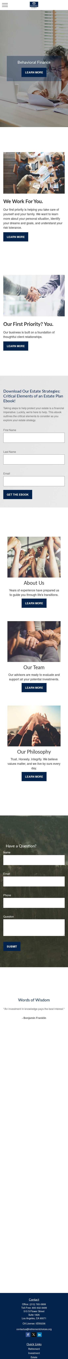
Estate (34, 1357)
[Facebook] (28, 1334)
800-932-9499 (39, 1307)
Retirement (34, 1348)
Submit (12, 946)
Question (8, 916)
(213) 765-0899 (38, 1304)
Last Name (9, 452)
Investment (34, 1353)
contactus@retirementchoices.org (34, 1329)
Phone (7, 895)
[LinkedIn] (39, 1334)
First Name (9, 430)
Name (6, 852)
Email (6, 473)
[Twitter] (34, 1334)
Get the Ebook (18, 494)
